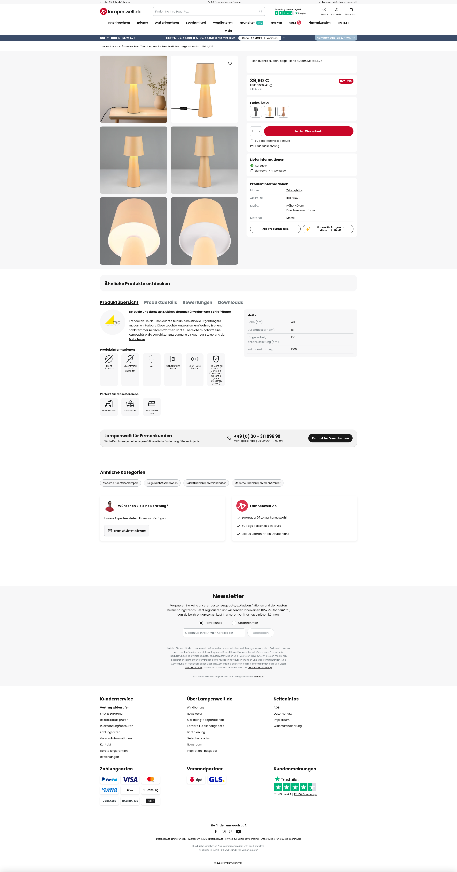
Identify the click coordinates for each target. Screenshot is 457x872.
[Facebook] (218, 832)
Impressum (282, 720)
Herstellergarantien (114, 751)
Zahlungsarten (110, 732)
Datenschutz (283, 714)
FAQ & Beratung (111, 714)
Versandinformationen (116, 738)
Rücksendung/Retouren (116, 726)
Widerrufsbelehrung (288, 726)
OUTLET (343, 23)
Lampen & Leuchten (110, 46)
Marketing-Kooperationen (205, 720)
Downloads (230, 302)
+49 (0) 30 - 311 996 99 (257, 436)
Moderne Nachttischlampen (120, 483)
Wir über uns (195, 707)
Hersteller (258, 676)
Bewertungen (197, 302)
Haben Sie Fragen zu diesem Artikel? (331, 229)
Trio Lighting (294, 190)
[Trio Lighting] (112, 322)
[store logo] (120, 11)
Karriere (192, 726)
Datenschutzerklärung (260, 667)
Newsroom (194, 744)
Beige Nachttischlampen (162, 483)
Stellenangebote (212, 726)
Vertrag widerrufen (114, 707)
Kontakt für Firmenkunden (330, 438)
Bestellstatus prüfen (114, 720)
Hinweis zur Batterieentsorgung (242, 838)
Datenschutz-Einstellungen (171, 838)
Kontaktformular (193, 667)
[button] (133, 160)
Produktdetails (160, 302)
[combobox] (209, 11)
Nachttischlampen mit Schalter (206, 483)
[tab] (119, 302)
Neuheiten (251, 23)
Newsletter (194, 714)
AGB (277, 707)
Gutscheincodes (198, 738)
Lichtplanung (196, 732)
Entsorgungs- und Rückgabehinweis (281, 838)
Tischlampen (148, 46)
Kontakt (105, 744)
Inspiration (194, 751)
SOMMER (260, 38)
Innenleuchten (131, 46)
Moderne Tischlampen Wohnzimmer (257, 483)
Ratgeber (210, 751)
